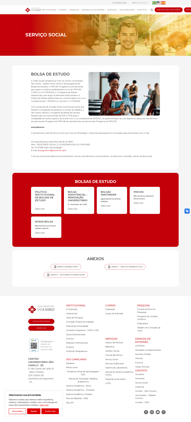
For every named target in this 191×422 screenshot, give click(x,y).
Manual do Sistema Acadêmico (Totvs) (119, 373)
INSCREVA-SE (41, 328)
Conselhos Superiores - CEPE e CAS (82, 330)
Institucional (49, 10)
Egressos (70, 363)
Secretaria (139, 378)
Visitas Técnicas (142, 367)
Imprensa (139, 387)
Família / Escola (112, 351)
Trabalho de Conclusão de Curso (148, 329)
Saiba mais (44, 405)
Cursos (63, 10)
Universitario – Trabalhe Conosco (145, 396)
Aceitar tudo (50, 411)
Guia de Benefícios (113, 355)
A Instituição (71, 309)
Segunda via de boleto (115, 379)
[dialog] (33, 404)
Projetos (70, 347)
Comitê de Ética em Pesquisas (146, 310)
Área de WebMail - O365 (77, 398)
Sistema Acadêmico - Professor (80, 390)
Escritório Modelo (143, 354)
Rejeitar (34, 411)
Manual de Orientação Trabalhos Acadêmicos (83, 380)
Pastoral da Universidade (77, 326)
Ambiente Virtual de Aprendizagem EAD (83, 373)
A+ (140, 3)
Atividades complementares (148, 350)
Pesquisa (74, 10)
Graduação (110, 309)
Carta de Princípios (74, 318)
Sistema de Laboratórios (116, 368)
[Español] (163, 2)
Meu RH (70, 403)
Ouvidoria (139, 374)
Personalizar (17, 411)
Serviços (112, 10)
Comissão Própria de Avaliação (80, 322)
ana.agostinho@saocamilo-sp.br (52, 150)
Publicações (142, 323)
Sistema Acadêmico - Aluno (78, 386)
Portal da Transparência (76, 351)
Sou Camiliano (127, 10)
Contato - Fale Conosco (146, 391)
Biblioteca (109, 347)
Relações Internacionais (77, 343)
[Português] (154, 2)
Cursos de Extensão (114, 313)
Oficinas (139, 358)
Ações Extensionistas (75, 334)
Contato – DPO (142, 402)
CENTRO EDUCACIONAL (169, 10)
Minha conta (71, 367)
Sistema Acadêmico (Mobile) (79, 394)
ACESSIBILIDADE (119, 3)
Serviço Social (111, 359)
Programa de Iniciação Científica (147, 317)
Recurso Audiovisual (114, 363)
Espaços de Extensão (93, 10)
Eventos (70, 339)
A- (146, 3)
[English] (159, 2)
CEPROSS (140, 346)
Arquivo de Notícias (114, 342)
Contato (142, 10)
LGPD (108, 383)
